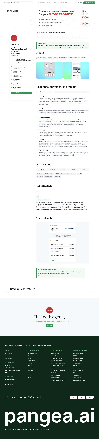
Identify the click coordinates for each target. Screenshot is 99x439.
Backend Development (56, 355)
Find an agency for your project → (46, 275)
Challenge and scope (45, 91)
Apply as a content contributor (12, 370)
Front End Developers (78, 370)
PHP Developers (77, 368)
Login (6, 372)
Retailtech (30, 370)
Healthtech (30, 365)
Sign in (71, 2)
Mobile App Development (57, 365)
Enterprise (30, 375)
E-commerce (31, 355)
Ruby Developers (77, 375)
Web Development (55, 375)
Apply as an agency (10, 367)
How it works (9, 345)
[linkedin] (73, 397)
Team (42, 191)
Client (37, 191)
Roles (73, 169)
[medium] (81, 397)
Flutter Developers (77, 377)
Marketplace (31, 373)
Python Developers (78, 373)
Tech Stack (84, 169)
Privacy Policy (45, 429)
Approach (63, 91)
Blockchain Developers (79, 380)
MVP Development (55, 368)
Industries (52, 169)
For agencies (41, 2)
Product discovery (9, 384)
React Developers (77, 363)
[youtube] (90, 397)
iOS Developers (77, 365)
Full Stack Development (56, 360)
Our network (8, 358)
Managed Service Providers (57, 380)
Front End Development (56, 358)
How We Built (50, 37)
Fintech (30, 363)
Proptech (30, 368)
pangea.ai (49, 415)
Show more (52, 260)
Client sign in (32, 345)
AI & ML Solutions (55, 353)
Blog (26, 345)
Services (63, 169)
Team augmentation (10, 382)
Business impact (80, 91)
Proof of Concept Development (58, 370)
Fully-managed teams (10, 379)
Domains (42, 169)
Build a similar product (21, 92)
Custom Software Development (58, 363)
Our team (7, 355)
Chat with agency (21, 95)
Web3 (29, 377)
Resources (56, 2)
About (48, 2)
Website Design (54, 373)
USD (81, 2)
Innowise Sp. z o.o (15, 55)
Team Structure (66, 37)
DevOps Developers (78, 358)
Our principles (8, 353)
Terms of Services (34, 429)
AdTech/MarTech (32, 353)
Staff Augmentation (55, 377)
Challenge (43, 37)
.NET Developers (77, 360)
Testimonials (58, 37)
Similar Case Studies (76, 37)
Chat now (49, 325)
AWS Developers (77, 355)
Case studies (64, 2)
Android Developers (78, 353)
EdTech (30, 358)
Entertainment (31, 360)
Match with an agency (89, 2)
